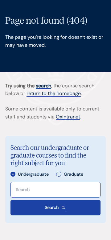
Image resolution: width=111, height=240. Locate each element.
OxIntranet (68, 117)
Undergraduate (33, 174)
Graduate (73, 174)
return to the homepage (54, 93)
